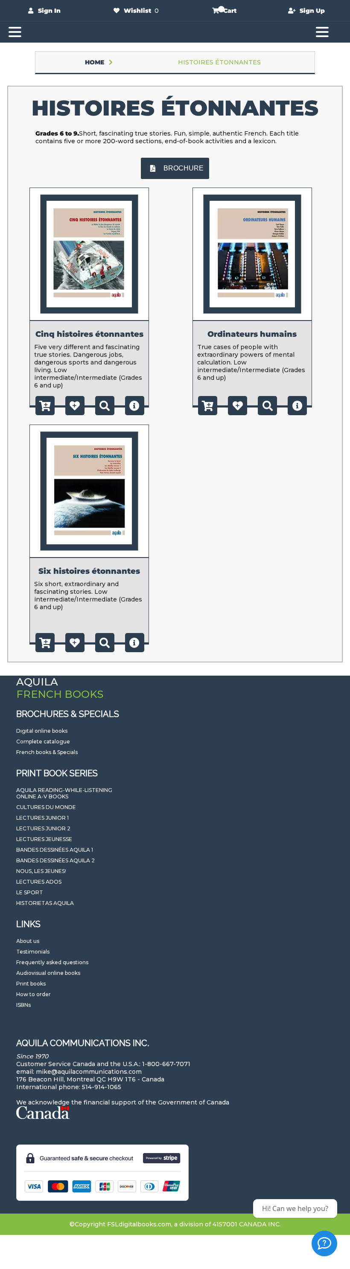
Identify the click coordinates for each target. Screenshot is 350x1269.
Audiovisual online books (48, 973)
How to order (33, 994)
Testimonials (33, 951)
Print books (31, 983)
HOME (94, 62)
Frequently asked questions (52, 962)
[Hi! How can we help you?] (324, 1243)
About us (27, 941)
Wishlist (137, 10)
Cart (229, 10)
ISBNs (23, 1005)
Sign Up (312, 10)
